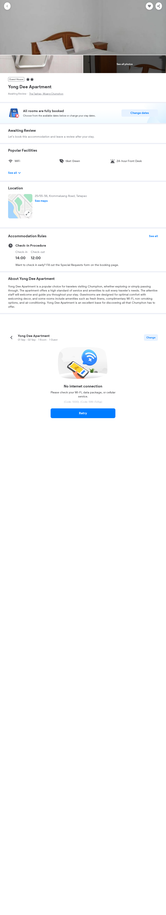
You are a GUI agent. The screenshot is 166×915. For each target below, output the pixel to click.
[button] (20, 206)
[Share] (158, 6)
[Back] (7, 6)
